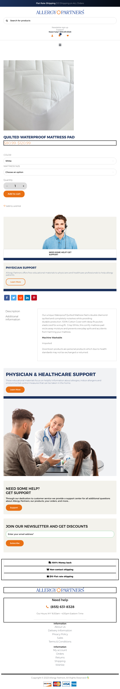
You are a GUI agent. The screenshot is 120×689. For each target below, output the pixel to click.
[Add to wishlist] (5, 206)
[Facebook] (7, 297)
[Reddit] (20, 297)
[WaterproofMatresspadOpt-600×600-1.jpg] (60, 95)
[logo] (60, 11)
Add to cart (14, 194)
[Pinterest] (34, 297)
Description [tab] (13, 311)
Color (7, 155)
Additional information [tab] (13, 318)
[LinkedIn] (27, 297)
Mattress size (12, 166)
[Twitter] (13, 297)
